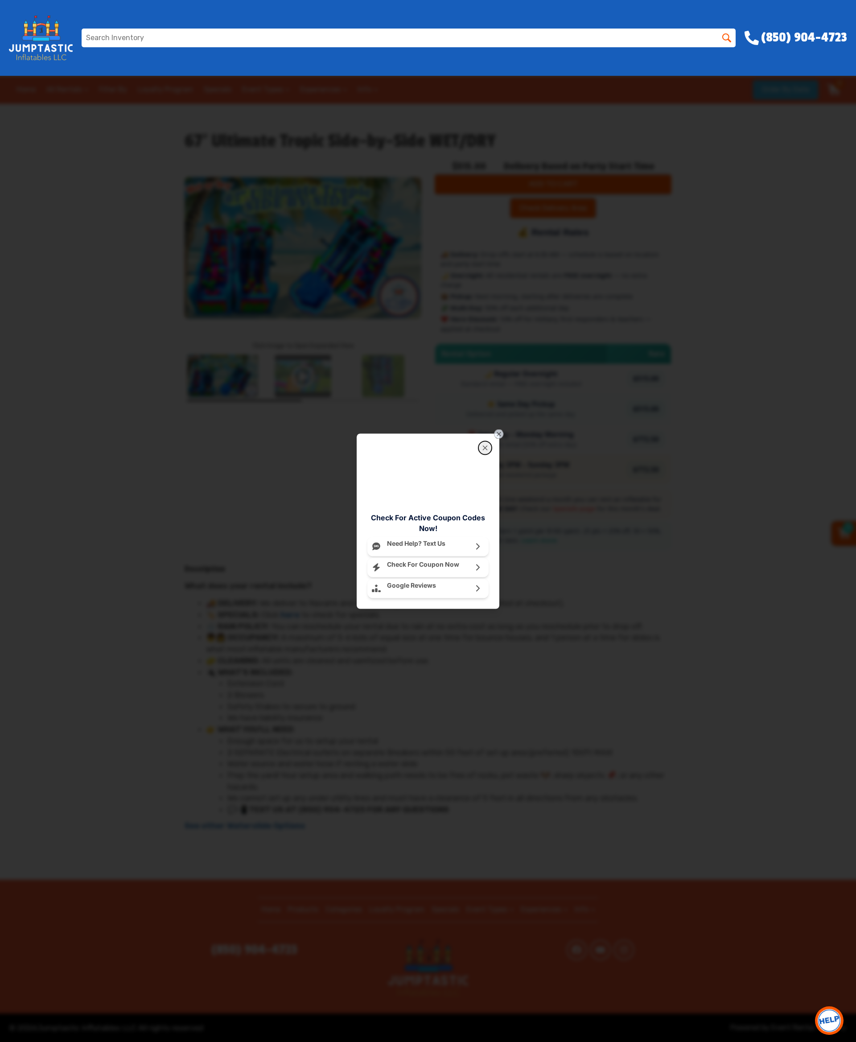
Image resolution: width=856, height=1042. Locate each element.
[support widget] (829, 1020)
